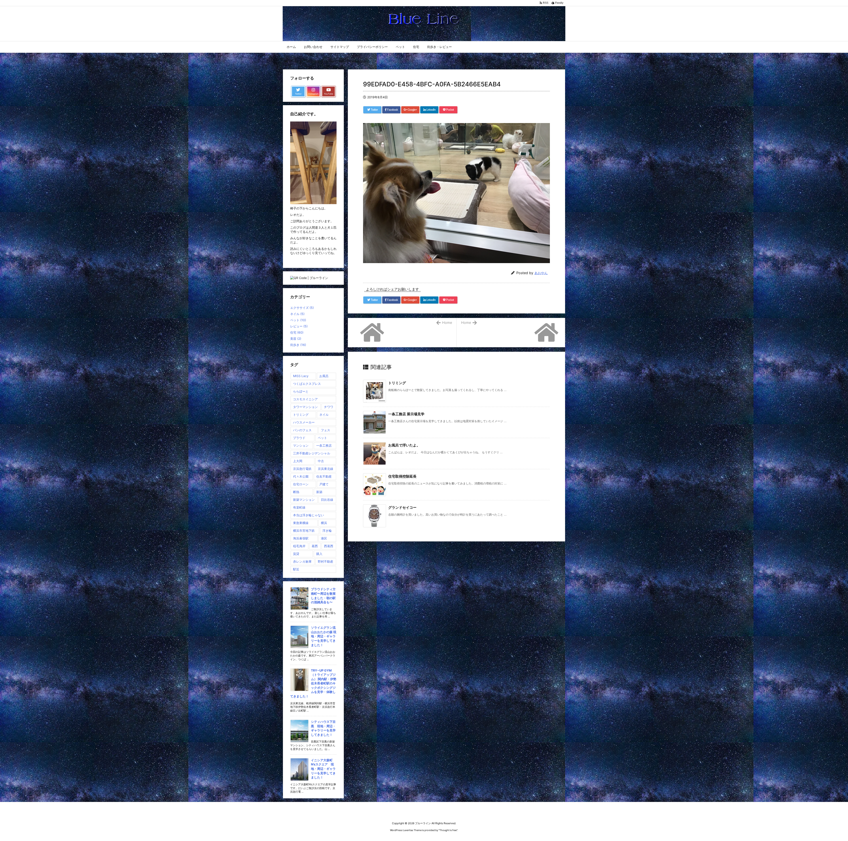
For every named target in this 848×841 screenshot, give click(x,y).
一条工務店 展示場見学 (406, 414)
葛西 (315, 546)
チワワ (328, 407)
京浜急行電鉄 (302, 469)
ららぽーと (301, 391)
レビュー (299, 326)
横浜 (324, 523)
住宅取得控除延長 (402, 476)
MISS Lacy (301, 376)
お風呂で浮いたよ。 (404, 445)
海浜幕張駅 (301, 538)
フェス (325, 430)
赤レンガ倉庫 (302, 561)
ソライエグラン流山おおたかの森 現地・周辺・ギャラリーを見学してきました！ (323, 636)
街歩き (298, 345)
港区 (324, 538)
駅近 (296, 569)
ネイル (297, 314)
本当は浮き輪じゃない (308, 515)
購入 (319, 554)
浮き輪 (327, 530)
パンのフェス (302, 430)
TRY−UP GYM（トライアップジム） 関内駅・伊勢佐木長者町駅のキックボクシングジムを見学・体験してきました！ (313, 683)
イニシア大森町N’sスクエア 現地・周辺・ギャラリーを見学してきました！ (323, 768)
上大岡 (297, 461)
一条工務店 (324, 445)
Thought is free (448, 830)
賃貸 (296, 554)
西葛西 (328, 546)
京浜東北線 (325, 469)
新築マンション (304, 499)
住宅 (296, 332)
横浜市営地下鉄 (304, 530)
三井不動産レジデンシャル (311, 453)
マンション (301, 445)
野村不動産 (325, 561)
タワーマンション (305, 407)
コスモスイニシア (305, 399)
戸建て (324, 484)
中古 (321, 461)
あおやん (541, 273)
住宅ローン (301, 484)
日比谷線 (327, 499)
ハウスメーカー (304, 422)
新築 (319, 492)
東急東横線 (301, 523)
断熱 (296, 492)
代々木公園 (301, 476)
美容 (295, 338)
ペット (298, 320)
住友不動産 (324, 476)
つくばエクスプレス (307, 383)
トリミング (397, 383)
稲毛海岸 (299, 546)
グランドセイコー (402, 507)
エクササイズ (302, 307)
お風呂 (324, 376)
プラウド (299, 438)
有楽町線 (299, 507)
